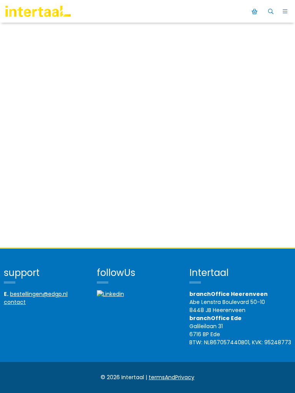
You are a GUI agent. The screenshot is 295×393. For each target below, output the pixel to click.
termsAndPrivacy (171, 377)
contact (15, 302)
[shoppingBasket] (256, 11)
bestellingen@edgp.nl (39, 294)
